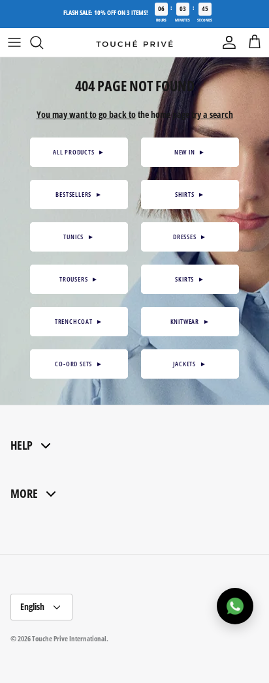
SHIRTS (190, 194)
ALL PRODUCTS (79, 151)
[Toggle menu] (14, 42)
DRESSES (190, 236)
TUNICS (78, 236)
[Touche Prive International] (134, 43)
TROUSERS (79, 278)
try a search (212, 114)
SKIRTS (189, 278)
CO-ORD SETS (79, 363)
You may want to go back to (86, 114)
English (32, 606)
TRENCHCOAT (79, 321)
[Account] (226, 42)
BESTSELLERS (78, 194)
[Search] (43, 42)
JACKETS (189, 363)
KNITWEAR (190, 321)
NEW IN (190, 151)
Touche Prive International (69, 638)
